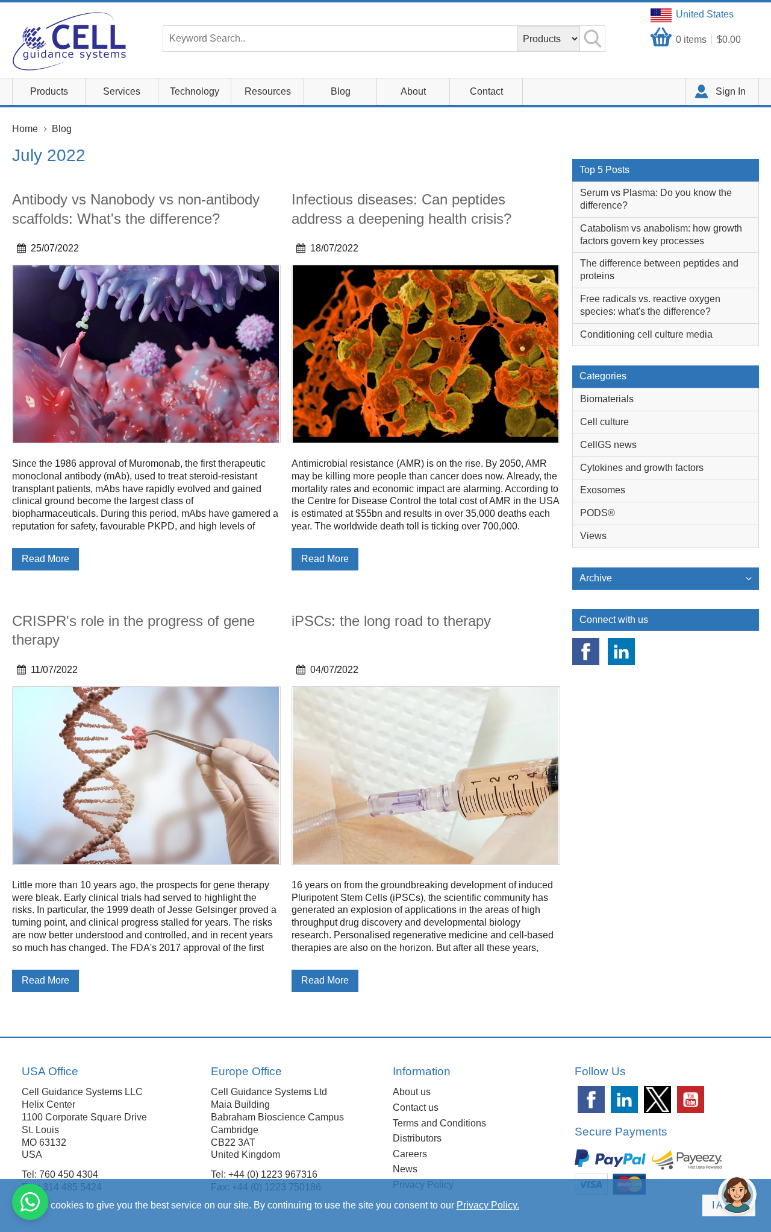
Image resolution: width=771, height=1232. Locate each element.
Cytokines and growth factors (642, 468)
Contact (486, 91)
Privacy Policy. (488, 1205)
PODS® (597, 513)
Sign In (731, 91)
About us (412, 1092)
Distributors (417, 1138)
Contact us (416, 1107)
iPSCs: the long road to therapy (391, 621)
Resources (268, 91)
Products (49, 91)
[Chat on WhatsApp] (30, 1202)
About (413, 91)
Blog (341, 91)
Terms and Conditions (439, 1123)
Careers (410, 1154)
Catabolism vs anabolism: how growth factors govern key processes (661, 234)
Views (593, 536)
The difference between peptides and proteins (659, 269)
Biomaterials (607, 399)
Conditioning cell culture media (646, 334)
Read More (45, 559)
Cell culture (604, 422)
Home (25, 129)
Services (121, 91)
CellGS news (608, 445)
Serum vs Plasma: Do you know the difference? (656, 199)
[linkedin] (621, 651)
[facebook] (585, 651)
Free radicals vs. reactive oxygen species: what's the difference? (650, 305)
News (405, 1169)
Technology (194, 91)
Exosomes (602, 490)
